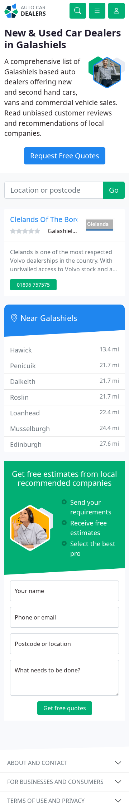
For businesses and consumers (55, 782)
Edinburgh (64, 444)
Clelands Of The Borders (50, 219)
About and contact (37, 763)
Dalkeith (64, 381)
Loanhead (64, 412)
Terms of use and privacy (46, 801)
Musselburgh (64, 428)
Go (114, 190)
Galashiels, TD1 (68, 231)
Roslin (64, 396)
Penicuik (64, 365)
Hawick (64, 349)
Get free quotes (64, 708)
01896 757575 (33, 284)
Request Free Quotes (64, 155)
